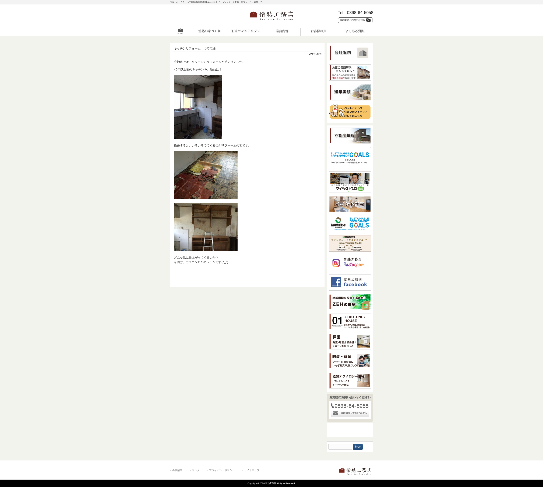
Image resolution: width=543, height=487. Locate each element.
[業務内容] (282, 32)
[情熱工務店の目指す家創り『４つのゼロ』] (209, 32)
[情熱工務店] (271, 22)
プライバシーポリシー (222, 470)
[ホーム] (188, 32)
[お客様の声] (318, 32)
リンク (196, 470)
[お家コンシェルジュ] (245, 32)
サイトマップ (251, 470)
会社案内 (177, 470)
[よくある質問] (355, 32)
